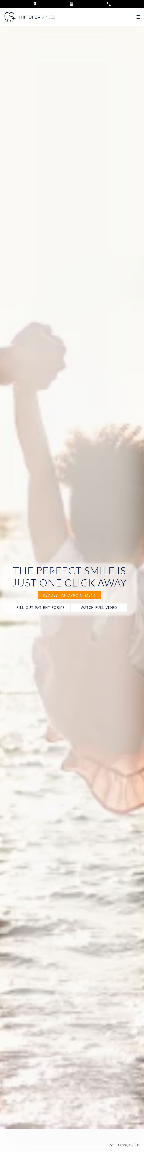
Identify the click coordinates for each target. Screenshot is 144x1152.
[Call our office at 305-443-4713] (109, 4)
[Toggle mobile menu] (138, 17)
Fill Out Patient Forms (41, 607)
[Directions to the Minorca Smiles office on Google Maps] (35, 4)
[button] (71, 4)
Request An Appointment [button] (69, 595)
